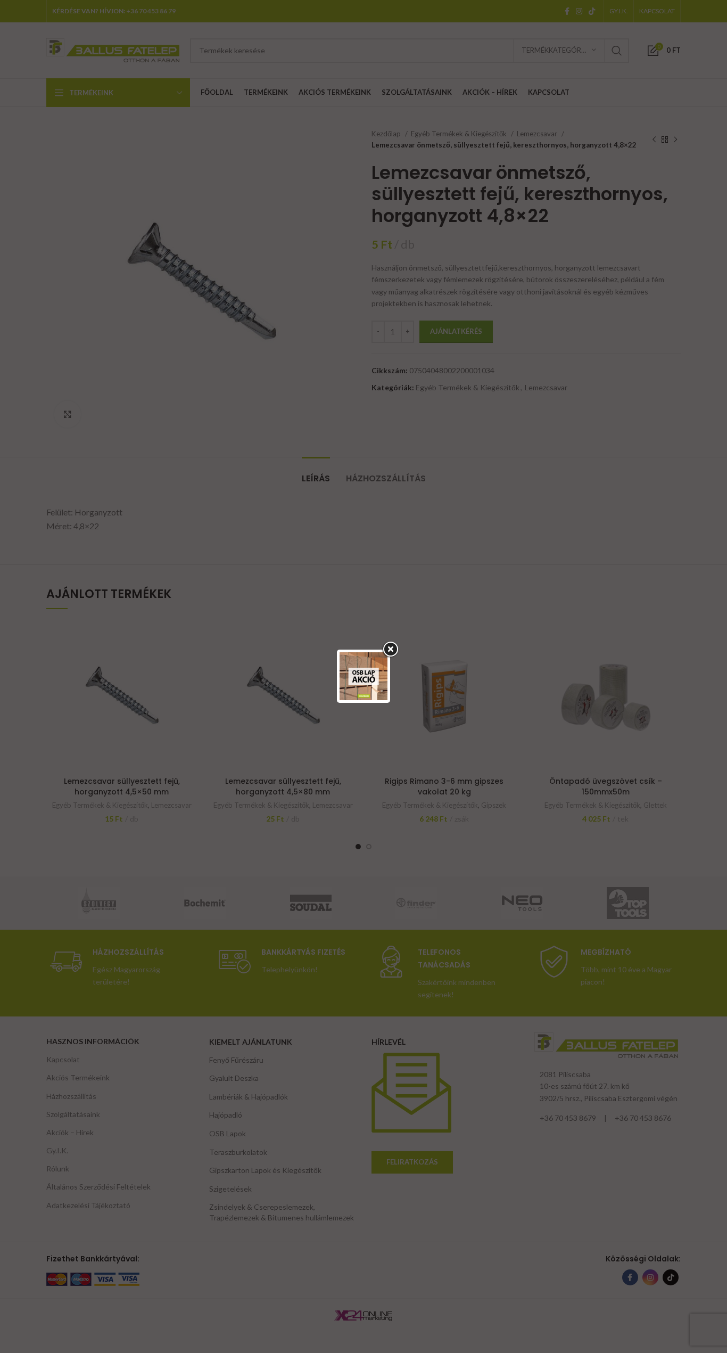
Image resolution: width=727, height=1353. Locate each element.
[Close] (390, 649)
